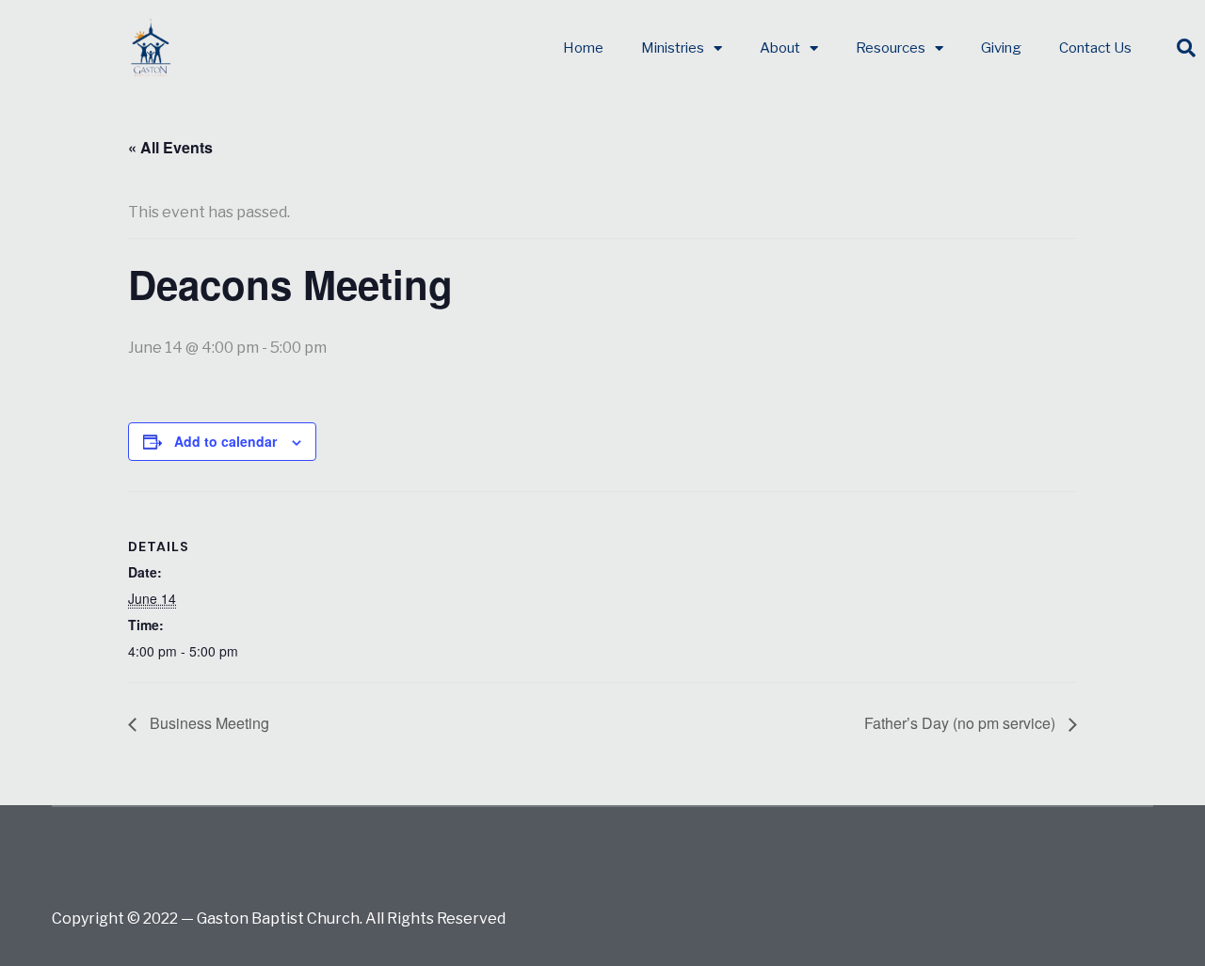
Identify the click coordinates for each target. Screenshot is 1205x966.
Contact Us (1095, 48)
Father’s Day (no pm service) (961, 723)
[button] (1186, 48)
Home (583, 48)
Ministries (672, 48)
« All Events (170, 147)
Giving (1001, 48)
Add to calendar (225, 441)
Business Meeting (207, 723)
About (780, 48)
